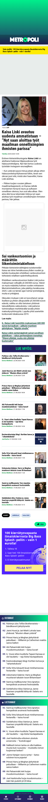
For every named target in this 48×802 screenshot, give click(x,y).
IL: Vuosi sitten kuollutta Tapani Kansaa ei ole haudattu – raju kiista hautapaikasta (17, 421)
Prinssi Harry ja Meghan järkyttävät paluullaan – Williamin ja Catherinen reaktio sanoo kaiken (16, 388)
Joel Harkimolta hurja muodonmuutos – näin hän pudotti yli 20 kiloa (24, 779)
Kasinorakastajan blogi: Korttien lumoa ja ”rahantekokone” (18, 435)
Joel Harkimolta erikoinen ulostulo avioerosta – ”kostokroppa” (22, 739)
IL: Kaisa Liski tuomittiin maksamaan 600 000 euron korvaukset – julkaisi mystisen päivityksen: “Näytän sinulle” (23, 326)
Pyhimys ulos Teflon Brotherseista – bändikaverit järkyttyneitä (16, 357)
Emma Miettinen (7, 360)
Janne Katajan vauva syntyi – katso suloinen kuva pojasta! (22, 756)
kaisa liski (26, 515)
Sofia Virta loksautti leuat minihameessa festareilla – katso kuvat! (18, 454)
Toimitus (5, 154)
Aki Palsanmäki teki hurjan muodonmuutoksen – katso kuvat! (15, 405)
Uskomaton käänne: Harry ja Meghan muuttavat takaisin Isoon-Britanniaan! (16, 469)
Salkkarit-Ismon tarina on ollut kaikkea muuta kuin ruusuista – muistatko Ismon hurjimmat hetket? (25, 748)
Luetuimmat (10, 702)
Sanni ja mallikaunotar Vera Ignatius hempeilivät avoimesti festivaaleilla (16, 484)
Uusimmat (9, 618)
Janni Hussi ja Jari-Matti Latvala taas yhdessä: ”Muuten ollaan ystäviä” (16, 372)
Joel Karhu (5, 439)
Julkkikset (15, 515)
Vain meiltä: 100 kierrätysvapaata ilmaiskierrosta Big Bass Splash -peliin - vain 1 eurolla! (24, 50)
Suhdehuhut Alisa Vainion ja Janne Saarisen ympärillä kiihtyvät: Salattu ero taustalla (17, 500)
